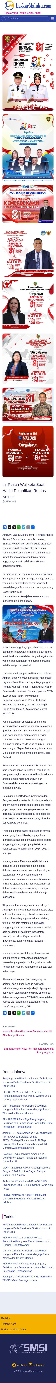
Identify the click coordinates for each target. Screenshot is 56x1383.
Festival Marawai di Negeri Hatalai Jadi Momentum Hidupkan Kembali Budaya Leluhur (24, 1199)
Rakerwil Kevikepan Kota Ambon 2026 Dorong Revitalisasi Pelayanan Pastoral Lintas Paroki (24, 1158)
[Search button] (4, 18)
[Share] (32, 527)
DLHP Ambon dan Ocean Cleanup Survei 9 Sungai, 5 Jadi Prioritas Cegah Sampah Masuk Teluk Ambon (26, 1171)
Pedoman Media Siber (13, 1329)
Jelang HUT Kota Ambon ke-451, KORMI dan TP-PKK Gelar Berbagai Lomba (27, 1135)
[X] (9, 527)
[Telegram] (23, 527)
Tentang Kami (8, 1324)
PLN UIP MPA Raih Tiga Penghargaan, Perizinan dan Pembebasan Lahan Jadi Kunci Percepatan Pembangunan (27, 1123)
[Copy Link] (28, 527)
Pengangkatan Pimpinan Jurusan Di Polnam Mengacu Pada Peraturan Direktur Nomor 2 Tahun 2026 (27, 1082)
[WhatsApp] (18, 527)
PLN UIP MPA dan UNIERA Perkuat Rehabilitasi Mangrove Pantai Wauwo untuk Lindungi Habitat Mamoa (26, 1096)
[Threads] (14, 527)
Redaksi (5, 1318)
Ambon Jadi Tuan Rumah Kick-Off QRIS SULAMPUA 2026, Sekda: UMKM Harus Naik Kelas (27, 1185)
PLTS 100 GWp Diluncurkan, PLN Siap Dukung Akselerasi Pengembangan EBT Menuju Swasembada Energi (24, 1144)
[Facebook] (4, 527)
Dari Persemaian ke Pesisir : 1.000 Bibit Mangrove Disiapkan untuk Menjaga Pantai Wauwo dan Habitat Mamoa (26, 1109)
